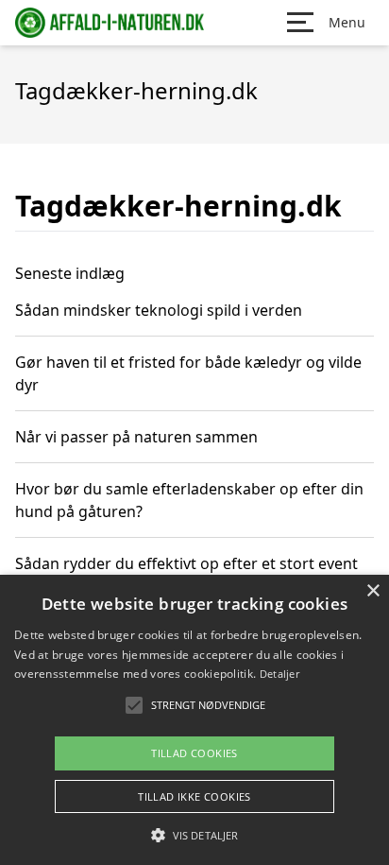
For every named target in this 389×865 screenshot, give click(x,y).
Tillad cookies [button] (194, 753)
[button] (194, 834)
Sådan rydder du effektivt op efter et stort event (186, 563)
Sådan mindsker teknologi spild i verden (158, 310)
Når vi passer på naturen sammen (136, 436)
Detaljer (279, 673)
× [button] (372, 591)
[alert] (194, 720)
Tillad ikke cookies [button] (194, 796)
